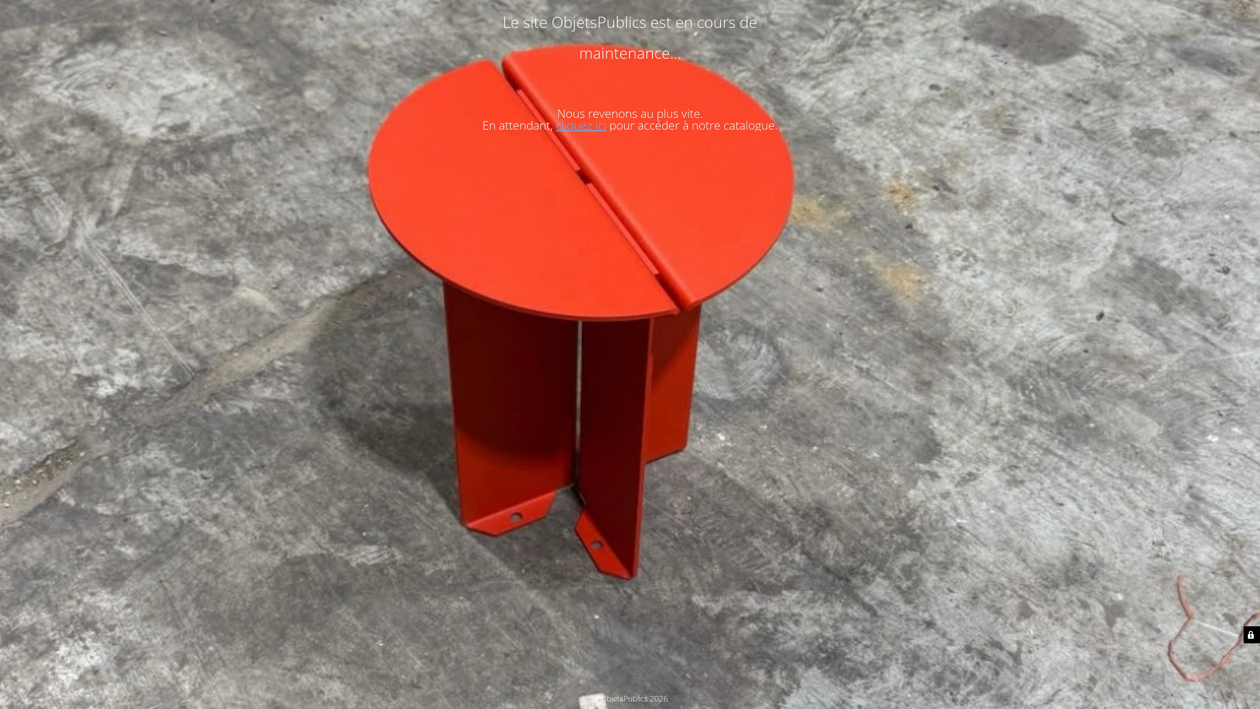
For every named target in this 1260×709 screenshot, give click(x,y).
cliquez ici (581, 125)
